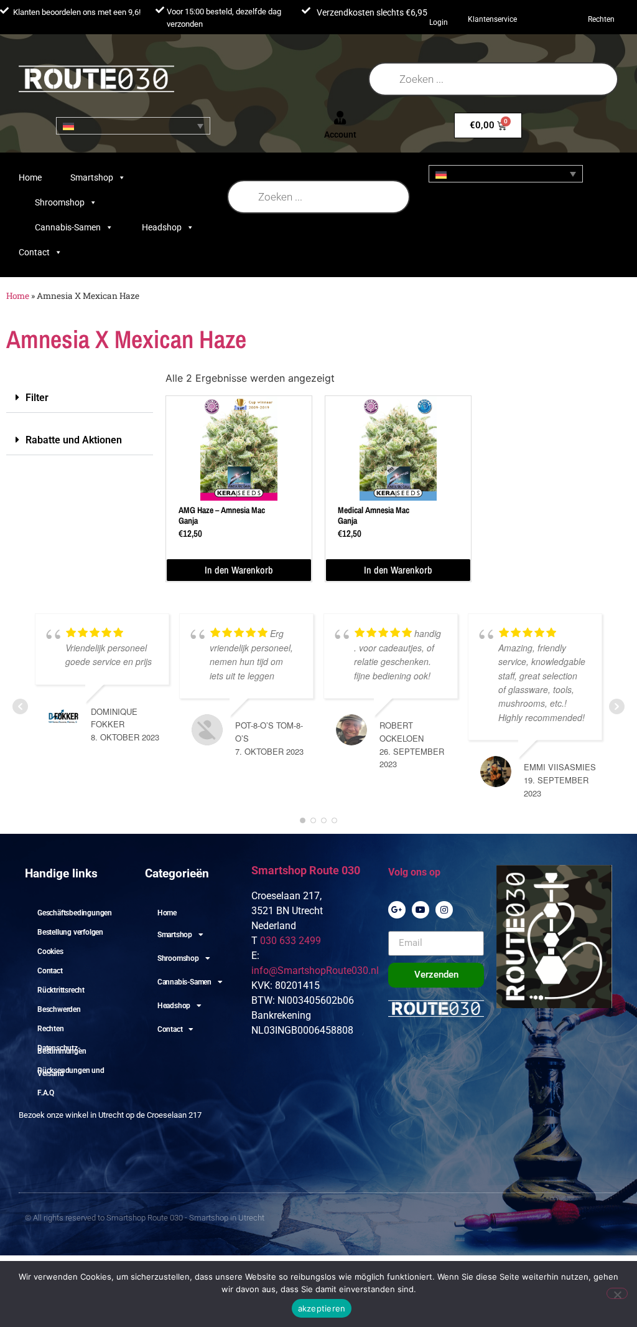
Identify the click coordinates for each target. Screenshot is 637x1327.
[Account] (340, 118)
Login (438, 22)
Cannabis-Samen (68, 227)
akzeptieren (322, 1308)
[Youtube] (420, 910)
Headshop (162, 227)
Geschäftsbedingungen (74, 913)
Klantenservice (492, 19)
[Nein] (617, 1293)
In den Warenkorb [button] (239, 570)
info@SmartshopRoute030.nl (315, 970)
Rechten (601, 19)
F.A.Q (45, 1093)
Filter (37, 398)
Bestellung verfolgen (70, 932)
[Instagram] (444, 910)
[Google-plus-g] (397, 910)
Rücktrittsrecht (61, 990)
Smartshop (91, 177)
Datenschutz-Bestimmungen (61, 1049)
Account (340, 134)
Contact (34, 252)
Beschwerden (59, 1009)
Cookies (50, 951)
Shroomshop (60, 202)
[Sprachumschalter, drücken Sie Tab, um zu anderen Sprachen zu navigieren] (133, 126)
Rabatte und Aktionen (74, 440)
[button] (79, 398)
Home (30, 177)
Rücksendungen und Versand (71, 1072)
